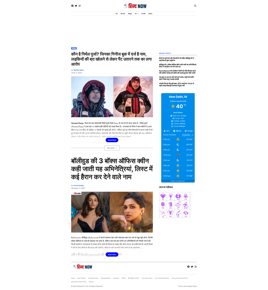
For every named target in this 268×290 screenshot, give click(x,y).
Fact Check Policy (147, 278)
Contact (91, 281)
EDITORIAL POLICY (133, 278)
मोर (136, 14)
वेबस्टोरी (123, 14)
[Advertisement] (134, 31)
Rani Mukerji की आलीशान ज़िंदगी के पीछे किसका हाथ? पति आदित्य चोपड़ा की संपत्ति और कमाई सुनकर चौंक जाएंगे (177, 72)
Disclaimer (116, 278)
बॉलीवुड (130, 14)
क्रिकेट (150, 14)
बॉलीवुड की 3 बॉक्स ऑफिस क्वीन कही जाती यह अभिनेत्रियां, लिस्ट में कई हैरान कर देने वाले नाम (112, 169)
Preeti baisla (79, 185)
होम (117, 14)
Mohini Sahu (79, 70)
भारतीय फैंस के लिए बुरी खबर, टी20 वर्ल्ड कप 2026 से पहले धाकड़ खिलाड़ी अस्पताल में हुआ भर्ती (176, 84)
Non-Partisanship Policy (162, 278)
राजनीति (143, 14)
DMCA (124, 278)
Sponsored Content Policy (78, 281)
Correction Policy (93, 278)
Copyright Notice (106, 278)
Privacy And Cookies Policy (180, 278)
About (73, 278)
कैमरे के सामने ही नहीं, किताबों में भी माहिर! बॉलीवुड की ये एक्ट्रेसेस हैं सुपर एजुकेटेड (176, 59)
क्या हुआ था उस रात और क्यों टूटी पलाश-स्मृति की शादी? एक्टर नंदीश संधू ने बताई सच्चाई (176, 78)
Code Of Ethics (81, 278)
